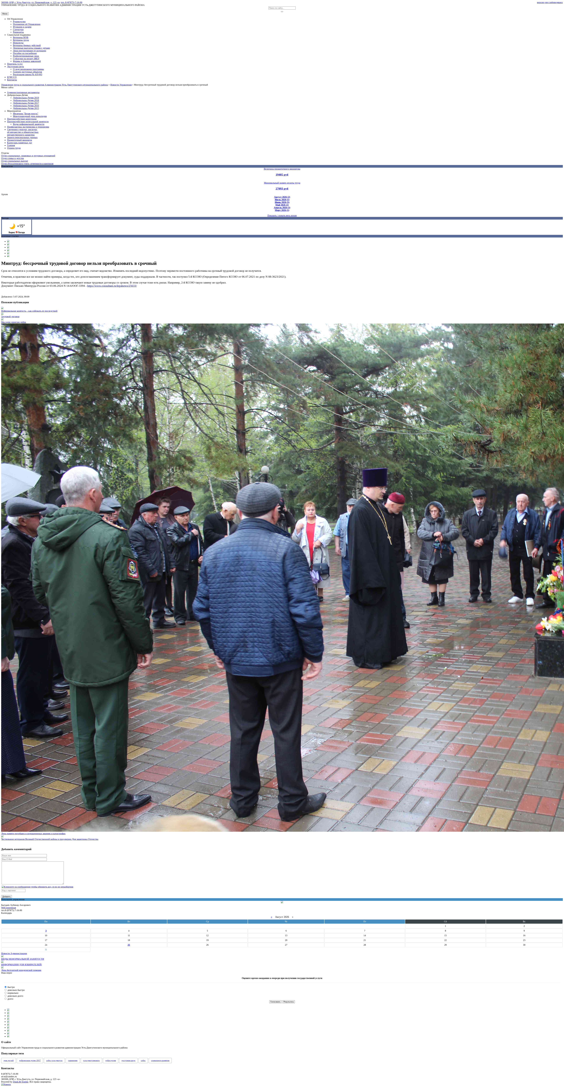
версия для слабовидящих (550, 2)
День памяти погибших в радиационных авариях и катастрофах (33, 833)
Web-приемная (8, 907)
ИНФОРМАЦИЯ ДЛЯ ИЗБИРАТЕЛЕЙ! (21, 964)
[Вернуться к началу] (6, 1084)
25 (129, 945)
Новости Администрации (14, 953)
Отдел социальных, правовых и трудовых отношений (28, 155)
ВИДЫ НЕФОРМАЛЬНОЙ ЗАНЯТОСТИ (22, 959)
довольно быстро (16, 990)
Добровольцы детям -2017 (30, 1060)
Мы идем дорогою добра (13, 322)
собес (143, 1060)
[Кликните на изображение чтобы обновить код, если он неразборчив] (37, 887)
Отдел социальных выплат (14, 161)
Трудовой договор (10, 316)
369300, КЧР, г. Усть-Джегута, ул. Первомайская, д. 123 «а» (30, 2)
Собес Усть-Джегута (54, 1060)
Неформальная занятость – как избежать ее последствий (29, 311)
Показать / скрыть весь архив (282, 215)
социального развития (160, 1060)
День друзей (9, 1060)
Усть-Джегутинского (91, 1060)
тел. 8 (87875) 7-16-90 (71, 2)
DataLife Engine (20, 1082)
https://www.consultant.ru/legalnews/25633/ (112, 285)
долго (10, 999)
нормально (12, 993)
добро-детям (110, 1060)
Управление (73, 1060)
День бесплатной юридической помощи (21, 970)
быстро (11, 987)
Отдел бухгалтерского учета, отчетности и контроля (27, 163)
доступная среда (128, 1060)
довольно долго (15, 996)
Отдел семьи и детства (12, 158)
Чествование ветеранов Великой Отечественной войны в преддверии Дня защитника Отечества (49, 839)
